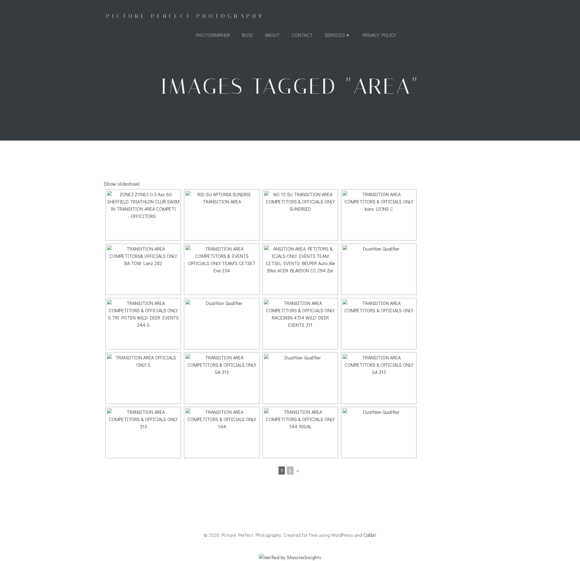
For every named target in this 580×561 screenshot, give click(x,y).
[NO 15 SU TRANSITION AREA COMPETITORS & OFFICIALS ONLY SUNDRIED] (300, 215)
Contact (302, 35)
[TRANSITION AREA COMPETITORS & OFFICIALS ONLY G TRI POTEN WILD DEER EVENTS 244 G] (143, 324)
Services (335, 35)
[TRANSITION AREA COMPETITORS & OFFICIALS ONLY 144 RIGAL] (300, 432)
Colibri (369, 535)
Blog (247, 35)
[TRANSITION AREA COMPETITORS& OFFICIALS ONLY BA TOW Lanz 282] (143, 269)
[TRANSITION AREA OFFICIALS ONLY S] (143, 378)
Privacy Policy (379, 35)
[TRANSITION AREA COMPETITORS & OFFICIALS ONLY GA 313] (221, 378)
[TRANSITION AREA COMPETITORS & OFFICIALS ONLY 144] (221, 432)
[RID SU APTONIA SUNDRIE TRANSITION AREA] (221, 215)
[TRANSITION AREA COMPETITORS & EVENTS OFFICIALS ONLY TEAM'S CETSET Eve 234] (221, 269)
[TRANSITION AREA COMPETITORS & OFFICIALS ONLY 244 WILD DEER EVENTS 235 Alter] (379, 269)
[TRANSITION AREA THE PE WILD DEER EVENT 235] (221, 324)
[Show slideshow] (122, 183)
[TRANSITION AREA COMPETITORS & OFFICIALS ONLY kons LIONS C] (379, 215)
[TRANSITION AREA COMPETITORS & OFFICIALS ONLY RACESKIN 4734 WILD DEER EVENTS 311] (300, 324)
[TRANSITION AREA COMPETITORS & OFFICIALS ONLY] (379, 324)
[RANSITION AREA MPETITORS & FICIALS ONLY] (379, 432)
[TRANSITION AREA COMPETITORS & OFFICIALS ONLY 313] (300, 378)
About (272, 35)
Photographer (213, 35)
